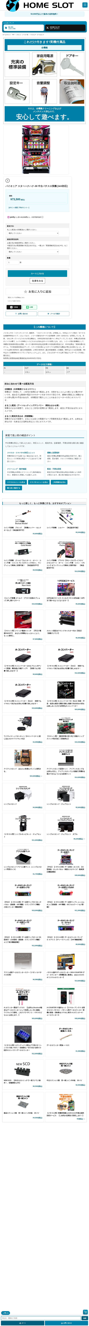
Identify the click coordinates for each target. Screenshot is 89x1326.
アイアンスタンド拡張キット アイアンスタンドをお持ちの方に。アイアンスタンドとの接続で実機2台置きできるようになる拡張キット (66, 771)
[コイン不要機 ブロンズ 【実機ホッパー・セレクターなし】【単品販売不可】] (23, 516)
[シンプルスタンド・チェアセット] (66, 793)
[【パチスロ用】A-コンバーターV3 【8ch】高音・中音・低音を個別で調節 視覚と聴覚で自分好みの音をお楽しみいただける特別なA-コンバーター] (66, 690)
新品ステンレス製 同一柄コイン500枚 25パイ (21, 1113)
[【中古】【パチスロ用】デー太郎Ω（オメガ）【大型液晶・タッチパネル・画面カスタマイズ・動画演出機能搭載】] (66, 856)
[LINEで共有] (29, 307)
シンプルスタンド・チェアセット (60, 804)
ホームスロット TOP (8, 34)
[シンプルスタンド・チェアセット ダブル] (66, 823)
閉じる (6, 1313)
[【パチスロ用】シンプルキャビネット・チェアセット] (23, 823)
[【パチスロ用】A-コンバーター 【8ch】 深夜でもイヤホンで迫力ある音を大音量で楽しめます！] (23, 690)
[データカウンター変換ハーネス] (66, 1034)
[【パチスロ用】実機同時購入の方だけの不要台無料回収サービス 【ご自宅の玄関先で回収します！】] (66, 1102)
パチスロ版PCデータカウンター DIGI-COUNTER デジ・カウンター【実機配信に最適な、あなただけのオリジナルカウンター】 (65, 974)
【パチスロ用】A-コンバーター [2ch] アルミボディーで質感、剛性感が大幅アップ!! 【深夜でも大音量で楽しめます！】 (22, 668)
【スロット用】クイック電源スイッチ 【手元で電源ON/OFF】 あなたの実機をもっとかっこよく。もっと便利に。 (22, 633)
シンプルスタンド (11, 804)
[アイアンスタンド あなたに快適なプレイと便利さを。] (23, 757)
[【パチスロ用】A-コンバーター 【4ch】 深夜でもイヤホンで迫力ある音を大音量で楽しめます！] (66, 655)
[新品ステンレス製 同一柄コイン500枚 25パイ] (23, 1102)
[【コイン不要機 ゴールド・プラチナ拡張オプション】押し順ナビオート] (23, 587)
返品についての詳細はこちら (16, 297)
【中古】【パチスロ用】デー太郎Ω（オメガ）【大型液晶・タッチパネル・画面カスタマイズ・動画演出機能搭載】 (65, 869)
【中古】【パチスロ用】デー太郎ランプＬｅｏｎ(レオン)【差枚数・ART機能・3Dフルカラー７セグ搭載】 (66, 904)
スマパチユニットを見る (39, 482)
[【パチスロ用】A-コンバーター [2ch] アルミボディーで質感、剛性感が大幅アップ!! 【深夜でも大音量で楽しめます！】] (23, 655)
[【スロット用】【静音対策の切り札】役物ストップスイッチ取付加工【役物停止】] (66, 725)
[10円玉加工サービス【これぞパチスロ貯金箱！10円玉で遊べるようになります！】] (66, 587)
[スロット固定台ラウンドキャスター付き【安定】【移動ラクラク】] (66, 619)
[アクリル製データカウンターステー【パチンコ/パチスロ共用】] (23, 961)
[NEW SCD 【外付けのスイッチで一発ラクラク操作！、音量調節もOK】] (23, 1069)
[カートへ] (85, 1312)
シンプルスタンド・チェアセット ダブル (62, 834)
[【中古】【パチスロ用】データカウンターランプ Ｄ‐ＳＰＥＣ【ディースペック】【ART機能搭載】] (66, 926)
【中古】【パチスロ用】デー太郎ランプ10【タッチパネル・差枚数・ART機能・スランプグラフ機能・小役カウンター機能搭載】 (22, 904)
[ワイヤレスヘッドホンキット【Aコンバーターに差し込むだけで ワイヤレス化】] (23, 725)
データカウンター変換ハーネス (58, 1045)
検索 (84, 1318)
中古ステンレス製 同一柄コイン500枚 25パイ (64, 1080)
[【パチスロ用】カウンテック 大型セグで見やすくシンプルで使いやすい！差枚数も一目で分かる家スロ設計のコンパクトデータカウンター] (23, 1034)
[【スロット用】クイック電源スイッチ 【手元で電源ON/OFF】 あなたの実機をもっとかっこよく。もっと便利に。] (23, 619)
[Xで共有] (14, 307)
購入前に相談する (13, 488)
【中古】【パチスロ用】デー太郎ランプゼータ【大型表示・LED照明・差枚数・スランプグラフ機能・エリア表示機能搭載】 (22, 939)
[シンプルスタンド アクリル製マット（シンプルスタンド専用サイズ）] (23, 856)
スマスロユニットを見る (16, 482)
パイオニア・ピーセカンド (37, 34)
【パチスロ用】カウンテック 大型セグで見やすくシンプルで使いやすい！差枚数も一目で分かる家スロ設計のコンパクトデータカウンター (23, 1047)
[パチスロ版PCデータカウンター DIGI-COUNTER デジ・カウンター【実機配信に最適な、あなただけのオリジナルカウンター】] (66, 961)
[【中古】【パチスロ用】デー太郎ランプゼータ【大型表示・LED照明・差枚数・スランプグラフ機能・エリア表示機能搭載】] (23, 926)
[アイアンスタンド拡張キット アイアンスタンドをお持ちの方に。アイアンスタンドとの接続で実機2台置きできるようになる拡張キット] (66, 757)
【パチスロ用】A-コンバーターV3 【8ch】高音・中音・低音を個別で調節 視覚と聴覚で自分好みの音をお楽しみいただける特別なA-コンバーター (66, 703)
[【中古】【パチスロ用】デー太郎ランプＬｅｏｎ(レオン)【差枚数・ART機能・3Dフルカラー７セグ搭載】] (66, 891)
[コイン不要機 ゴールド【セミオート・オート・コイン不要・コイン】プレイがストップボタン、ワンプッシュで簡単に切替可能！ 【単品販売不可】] (23, 549)
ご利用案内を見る (59, 482)
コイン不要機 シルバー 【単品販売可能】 (63, 528)
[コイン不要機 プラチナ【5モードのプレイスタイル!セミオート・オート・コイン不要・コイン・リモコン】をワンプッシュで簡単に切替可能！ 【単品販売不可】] (66, 549)
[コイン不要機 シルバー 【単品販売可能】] (66, 516)
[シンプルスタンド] (23, 793)
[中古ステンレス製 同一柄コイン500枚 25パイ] (66, 1069)
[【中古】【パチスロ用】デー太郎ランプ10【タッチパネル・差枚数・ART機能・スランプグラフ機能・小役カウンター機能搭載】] (23, 891)
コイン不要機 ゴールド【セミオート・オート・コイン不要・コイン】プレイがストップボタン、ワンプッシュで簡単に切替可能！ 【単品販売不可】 (22, 562)
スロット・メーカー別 (22, 34)
